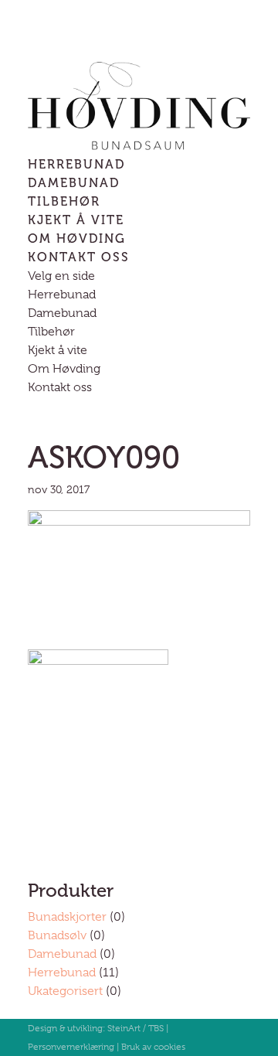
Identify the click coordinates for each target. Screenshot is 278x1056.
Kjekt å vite (76, 220)
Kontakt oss (79, 257)
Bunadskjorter (67, 917)
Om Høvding (77, 238)
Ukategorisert (65, 991)
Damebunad (74, 182)
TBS (156, 1028)
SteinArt (124, 1028)
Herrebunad (76, 164)
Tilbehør (64, 201)
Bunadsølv (57, 935)
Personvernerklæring (71, 1046)
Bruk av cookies (153, 1046)
